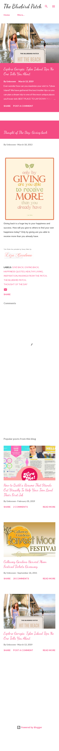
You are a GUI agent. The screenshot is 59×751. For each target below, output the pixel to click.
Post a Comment (23, 106)
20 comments (21, 578)
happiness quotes (14, 271)
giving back (32, 267)
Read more (49, 506)
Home (7, 15)
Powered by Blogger (31, 727)
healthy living (34, 271)
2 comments (20, 506)
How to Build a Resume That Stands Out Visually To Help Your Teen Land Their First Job (28, 490)
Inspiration (11, 275)
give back (18, 267)
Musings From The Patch (32, 275)
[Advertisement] (29, 406)
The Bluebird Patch (23, 6)
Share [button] (7, 106)
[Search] (46, 5)
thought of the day (15, 284)
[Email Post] (5, 290)
